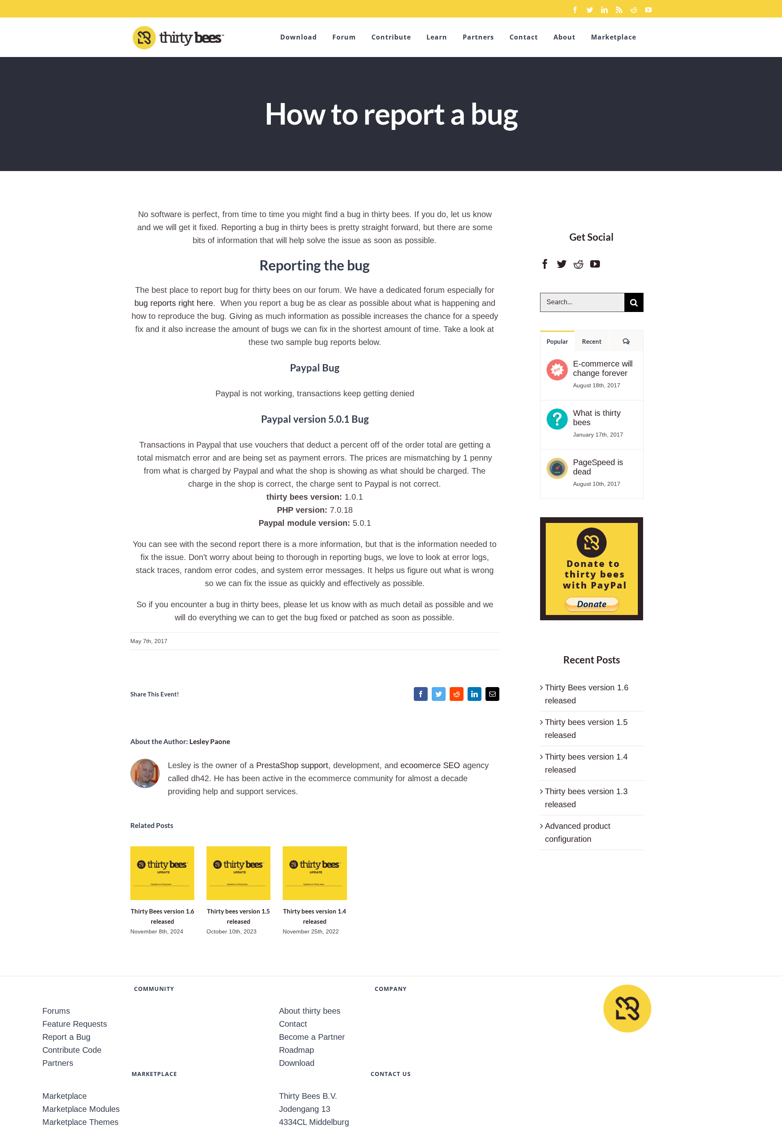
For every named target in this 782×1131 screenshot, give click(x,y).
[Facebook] (545, 264)
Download (296, 1063)
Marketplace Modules (81, 1109)
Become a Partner (312, 1036)
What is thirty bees (597, 417)
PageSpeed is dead (598, 467)
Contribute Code (71, 1049)
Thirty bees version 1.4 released (314, 873)
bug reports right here (173, 303)
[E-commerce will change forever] (557, 365)
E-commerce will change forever (603, 368)
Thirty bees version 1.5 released (238, 873)
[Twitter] (562, 264)
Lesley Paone (209, 741)
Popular (557, 341)
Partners (57, 1063)
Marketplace (64, 1095)
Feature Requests (74, 1023)
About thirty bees (309, 1010)
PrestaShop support (292, 765)
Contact (293, 1023)
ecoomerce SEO (430, 765)
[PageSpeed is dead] (557, 464)
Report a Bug (66, 1036)
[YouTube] (595, 264)
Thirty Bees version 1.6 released (162, 873)
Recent (592, 341)
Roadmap (296, 1049)
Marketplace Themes (80, 1122)
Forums (56, 1010)
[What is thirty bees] (557, 415)
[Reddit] (578, 264)
